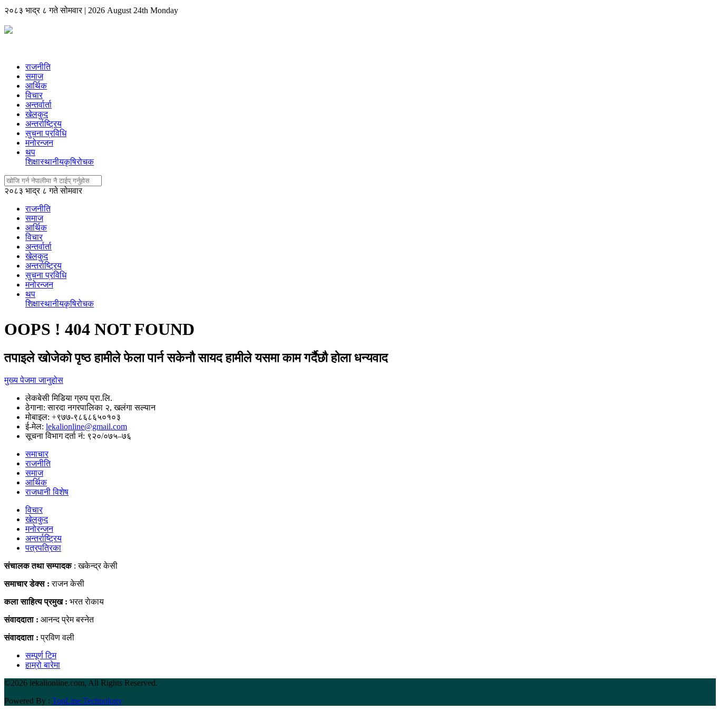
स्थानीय (52, 161)
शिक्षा (32, 161)
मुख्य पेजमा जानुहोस (33, 380)
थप (30, 152)
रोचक (85, 161)
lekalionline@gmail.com (86, 426)
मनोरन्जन (39, 142)
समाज (34, 76)
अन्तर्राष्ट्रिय (43, 123)
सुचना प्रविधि (45, 133)
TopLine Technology (87, 700)
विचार (34, 95)
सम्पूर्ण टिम (40, 655)
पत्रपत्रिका (43, 547)
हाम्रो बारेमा (42, 664)
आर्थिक (36, 85)
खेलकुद (36, 114)
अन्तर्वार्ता (38, 104)
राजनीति (38, 66)
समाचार (36, 453)
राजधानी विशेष (47, 491)
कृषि (70, 161)
